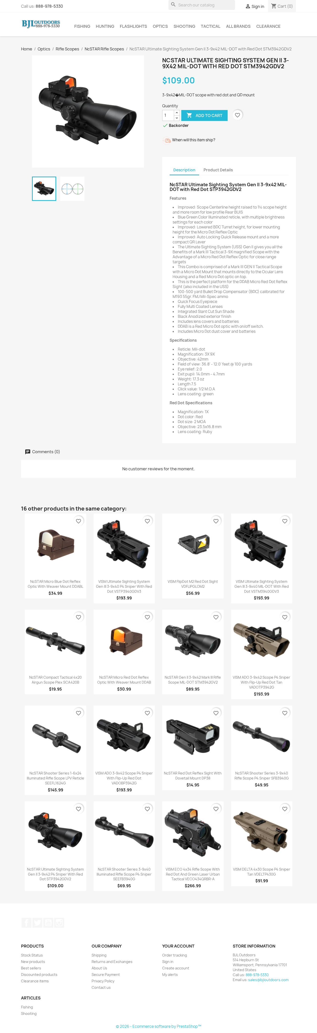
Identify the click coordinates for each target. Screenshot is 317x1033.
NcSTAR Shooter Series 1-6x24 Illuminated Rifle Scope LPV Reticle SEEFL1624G (55, 778)
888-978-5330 (49, 6)
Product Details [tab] (218, 170)
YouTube (48, 923)
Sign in (167, 961)
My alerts (170, 974)
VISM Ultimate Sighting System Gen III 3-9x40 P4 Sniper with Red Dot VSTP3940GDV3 (124, 586)
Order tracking (174, 955)
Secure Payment (106, 974)
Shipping (99, 955)
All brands (238, 26)
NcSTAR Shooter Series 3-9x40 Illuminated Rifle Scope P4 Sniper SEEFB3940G (124, 874)
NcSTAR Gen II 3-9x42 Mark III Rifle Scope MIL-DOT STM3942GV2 (193, 680)
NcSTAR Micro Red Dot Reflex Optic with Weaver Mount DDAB (124, 680)
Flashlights (133, 26)
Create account (175, 968)
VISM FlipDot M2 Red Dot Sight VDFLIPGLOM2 (193, 584)
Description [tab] (184, 170)
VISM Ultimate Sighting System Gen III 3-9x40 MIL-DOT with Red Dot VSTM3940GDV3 (262, 586)
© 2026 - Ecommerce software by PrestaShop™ (158, 1026)
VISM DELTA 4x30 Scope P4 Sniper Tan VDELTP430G (261, 872)
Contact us (101, 987)
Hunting (105, 26)
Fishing (82, 26)
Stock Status (32, 955)
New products (33, 961)
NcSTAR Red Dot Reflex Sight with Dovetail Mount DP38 (193, 775)
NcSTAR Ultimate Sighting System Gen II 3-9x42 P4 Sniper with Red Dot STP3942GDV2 (55, 874)
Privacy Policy (103, 981)
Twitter (37, 923)
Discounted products (39, 974)
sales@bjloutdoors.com (268, 979)
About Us (99, 968)
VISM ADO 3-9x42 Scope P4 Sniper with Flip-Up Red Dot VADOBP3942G (124, 778)
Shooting (184, 26)
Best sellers (31, 968)
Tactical (210, 26)
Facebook (26, 923)
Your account (178, 946)
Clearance (268, 26)
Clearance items (35, 981)
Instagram (59, 923)
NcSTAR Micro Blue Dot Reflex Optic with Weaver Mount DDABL (55, 584)
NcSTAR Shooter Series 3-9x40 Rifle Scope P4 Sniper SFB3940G (262, 775)
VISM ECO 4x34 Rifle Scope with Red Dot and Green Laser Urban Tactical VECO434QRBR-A (193, 874)
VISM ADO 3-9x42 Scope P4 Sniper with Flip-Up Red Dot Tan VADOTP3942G (261, 682)
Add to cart (204, 115)
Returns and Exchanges (112, 961)
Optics (160, 26)
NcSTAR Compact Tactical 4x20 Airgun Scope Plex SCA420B (55, 680)
